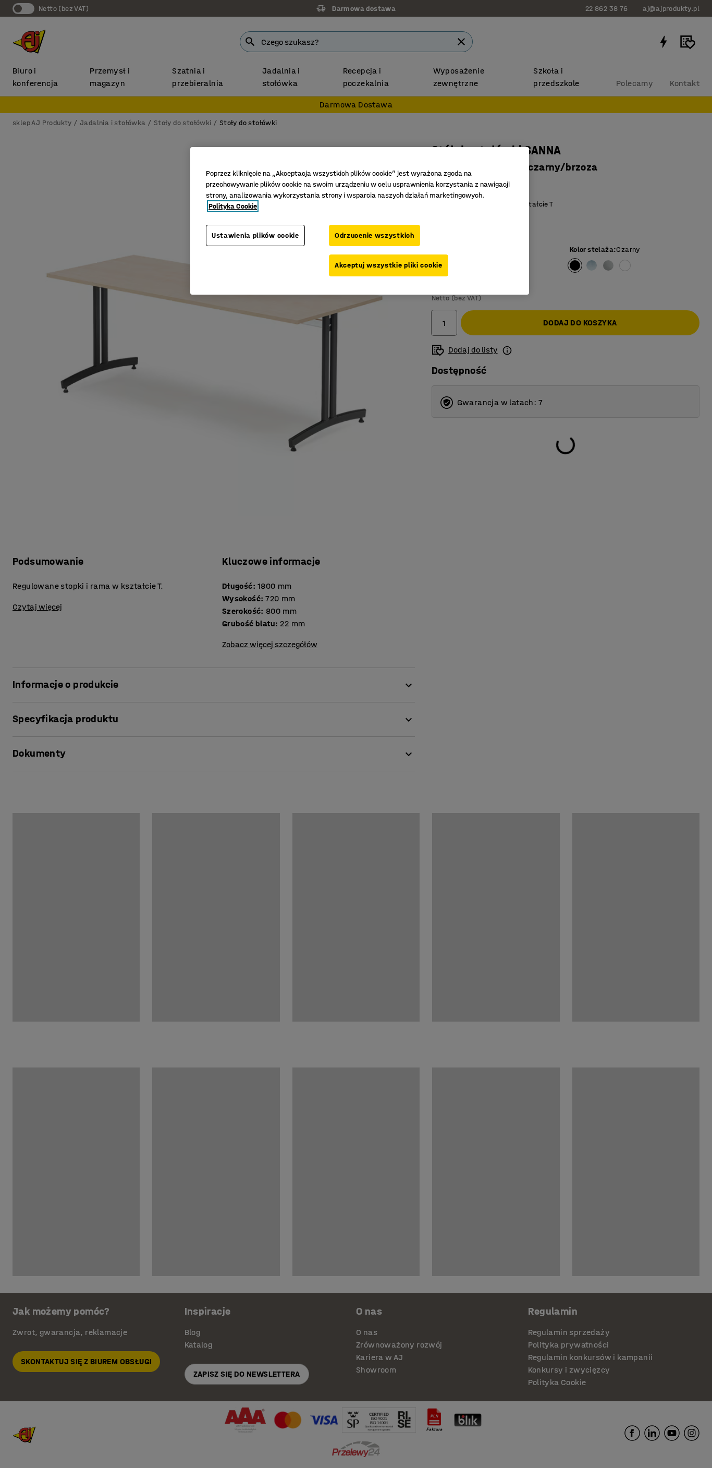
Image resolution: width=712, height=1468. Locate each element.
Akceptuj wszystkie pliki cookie (389, 265)
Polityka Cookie (232, 206)
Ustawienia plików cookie (255, 235)
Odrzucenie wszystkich (374, 235)
